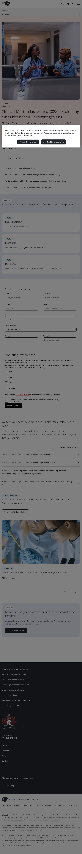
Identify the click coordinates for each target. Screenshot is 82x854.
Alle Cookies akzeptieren (53, 142)
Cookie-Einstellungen (28, 142)
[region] (41, 136)
